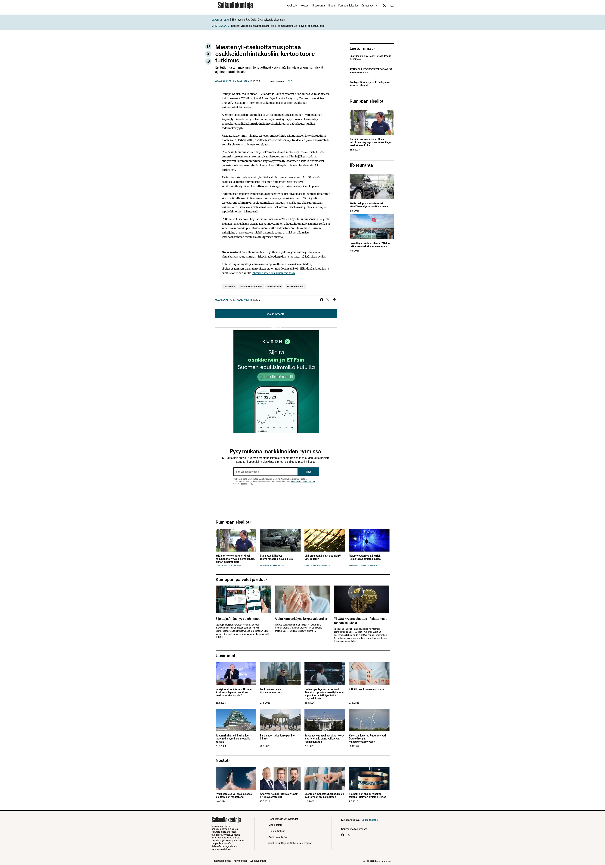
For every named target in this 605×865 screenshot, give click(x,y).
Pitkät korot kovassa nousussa (366, 689)
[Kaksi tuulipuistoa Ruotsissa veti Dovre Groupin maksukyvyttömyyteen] (369, 720)
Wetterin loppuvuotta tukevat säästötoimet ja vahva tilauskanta (369, 205)
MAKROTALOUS (220, 25)
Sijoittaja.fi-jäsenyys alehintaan (238, 618)
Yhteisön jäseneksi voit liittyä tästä (273, 273)
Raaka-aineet (327, 565)
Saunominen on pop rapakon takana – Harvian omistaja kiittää (367, 795)
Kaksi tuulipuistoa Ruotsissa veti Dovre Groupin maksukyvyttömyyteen (367, 738)
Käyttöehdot (240, 860)
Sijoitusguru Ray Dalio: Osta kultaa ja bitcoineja (258, 19)
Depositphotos (370, 820)
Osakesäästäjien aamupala (232, 81)
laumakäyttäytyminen (251, 286)
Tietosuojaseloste (221, 860)
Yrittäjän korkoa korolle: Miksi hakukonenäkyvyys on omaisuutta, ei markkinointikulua (370, 142)
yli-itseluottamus (295, 286)
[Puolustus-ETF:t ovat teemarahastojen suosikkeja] (280, 540)
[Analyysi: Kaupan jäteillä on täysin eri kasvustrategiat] (280, 778)
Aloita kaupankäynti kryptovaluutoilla (301, 618)
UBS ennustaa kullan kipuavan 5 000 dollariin (322, 557)
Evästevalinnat (257, 860)
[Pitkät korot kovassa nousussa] (369, 673)
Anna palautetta (277, 837)
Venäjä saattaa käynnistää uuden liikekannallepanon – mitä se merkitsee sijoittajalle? (234, 692)
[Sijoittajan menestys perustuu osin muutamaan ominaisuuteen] (324, 778)
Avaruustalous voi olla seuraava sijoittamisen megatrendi (234, 795)
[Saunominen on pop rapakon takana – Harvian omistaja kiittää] (369, 778)
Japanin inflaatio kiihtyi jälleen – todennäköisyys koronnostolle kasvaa (234, 738)
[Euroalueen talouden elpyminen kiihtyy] (280, 720)
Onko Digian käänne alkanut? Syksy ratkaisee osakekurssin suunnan (370, 245)
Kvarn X (281, 565)
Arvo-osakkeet (354, 565)
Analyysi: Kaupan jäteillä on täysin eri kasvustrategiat (370, 83)
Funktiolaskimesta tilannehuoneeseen (271, 691)
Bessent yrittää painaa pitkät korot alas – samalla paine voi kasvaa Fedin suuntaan (277, 26)
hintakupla (229, 286)
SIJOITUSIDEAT (220, 19)
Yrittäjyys (237, 565)
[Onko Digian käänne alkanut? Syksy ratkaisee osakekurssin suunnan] (372, 226)
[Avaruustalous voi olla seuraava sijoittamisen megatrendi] (236, 778)
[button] (213, 5)
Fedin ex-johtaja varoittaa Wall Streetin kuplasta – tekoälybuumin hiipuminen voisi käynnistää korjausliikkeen (324, 694)
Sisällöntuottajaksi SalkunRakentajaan (290, 843)
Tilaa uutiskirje (276, 831)
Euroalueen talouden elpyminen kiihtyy (278, 737)
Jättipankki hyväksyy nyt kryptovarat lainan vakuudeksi (371, 70)
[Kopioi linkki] (208, 61)
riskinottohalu (274, 286)
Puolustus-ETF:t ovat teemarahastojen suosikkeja (276, 557)
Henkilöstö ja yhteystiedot (283, 819)
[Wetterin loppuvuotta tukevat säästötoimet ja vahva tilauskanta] (372, 186)
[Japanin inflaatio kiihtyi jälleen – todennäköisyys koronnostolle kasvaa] (236, 720)
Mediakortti (275, 825)
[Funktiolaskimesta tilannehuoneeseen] (280, 673)
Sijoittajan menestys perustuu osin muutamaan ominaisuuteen (324, 795)
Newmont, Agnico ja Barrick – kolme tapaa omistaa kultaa (365, 557)
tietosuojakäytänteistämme (303, 481)
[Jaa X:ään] (208, 54)
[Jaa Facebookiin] (208, 46)
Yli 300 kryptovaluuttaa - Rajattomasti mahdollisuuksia (360, 620)
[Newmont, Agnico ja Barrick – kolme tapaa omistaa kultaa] (369, 540)
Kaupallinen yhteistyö (224, 565)
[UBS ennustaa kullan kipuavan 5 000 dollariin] (324, 540)
